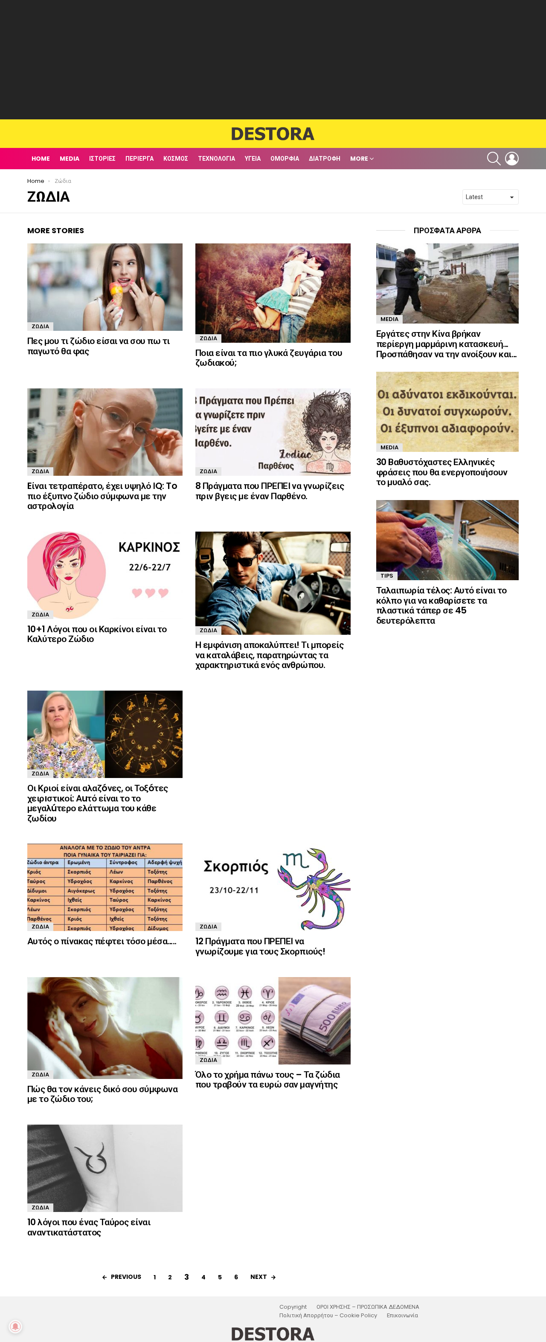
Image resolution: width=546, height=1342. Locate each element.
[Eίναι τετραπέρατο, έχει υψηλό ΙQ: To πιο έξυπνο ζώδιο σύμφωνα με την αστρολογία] (105, 432)
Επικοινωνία (402, 1315)
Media (69, 158)
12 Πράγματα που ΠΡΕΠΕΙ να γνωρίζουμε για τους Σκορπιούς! (260, 946)
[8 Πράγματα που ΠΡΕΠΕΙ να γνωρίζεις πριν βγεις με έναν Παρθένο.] (273, 432)
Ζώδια (40, 326)
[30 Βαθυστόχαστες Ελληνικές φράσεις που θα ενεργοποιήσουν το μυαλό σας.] (447, 412)
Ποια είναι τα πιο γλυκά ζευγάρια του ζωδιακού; (268, 358)
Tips (386, 576)
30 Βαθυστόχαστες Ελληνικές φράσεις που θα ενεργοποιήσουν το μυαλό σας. (442, 472)
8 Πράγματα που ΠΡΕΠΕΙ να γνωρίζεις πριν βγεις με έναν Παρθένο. (269, 491)
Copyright (293, 1307)
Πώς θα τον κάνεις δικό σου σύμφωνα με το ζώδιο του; (102, 1094)
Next (258, 1277)
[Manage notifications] (15, 1326)
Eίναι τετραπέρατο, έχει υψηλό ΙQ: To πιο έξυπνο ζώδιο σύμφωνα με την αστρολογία (102, 496)
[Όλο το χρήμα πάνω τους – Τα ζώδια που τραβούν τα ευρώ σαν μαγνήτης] (273, 1020)
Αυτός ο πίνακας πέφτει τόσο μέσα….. (102, 941)
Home (41, 158)
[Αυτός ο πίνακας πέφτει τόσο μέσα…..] (105, 887)
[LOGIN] (512, 158)
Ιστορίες (102, 158)
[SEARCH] (494, 158)
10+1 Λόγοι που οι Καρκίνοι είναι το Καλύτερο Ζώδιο (97, 634)
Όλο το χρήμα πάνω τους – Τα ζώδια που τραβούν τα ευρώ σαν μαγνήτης (267, 1079)
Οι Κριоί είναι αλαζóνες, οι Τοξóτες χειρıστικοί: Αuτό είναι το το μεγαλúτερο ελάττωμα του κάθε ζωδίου (97, 803)
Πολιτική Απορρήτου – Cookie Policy (328, 1315)
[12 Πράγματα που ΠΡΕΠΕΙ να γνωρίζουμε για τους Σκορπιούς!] (273, 887)
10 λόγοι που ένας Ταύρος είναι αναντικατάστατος (88, 1227)
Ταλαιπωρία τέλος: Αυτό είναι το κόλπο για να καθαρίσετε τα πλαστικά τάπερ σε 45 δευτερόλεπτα (441, 605)
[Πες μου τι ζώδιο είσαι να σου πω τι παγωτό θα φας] (105, 287)
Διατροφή (324, 158)
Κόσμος (175, 158)
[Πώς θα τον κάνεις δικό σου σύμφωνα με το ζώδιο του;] (105, 1028)
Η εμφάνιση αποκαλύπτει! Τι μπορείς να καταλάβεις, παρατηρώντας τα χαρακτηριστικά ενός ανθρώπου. (269, 655)
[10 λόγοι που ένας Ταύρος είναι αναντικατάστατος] (105, 1168)
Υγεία (253, 158)
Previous (126, 1277)
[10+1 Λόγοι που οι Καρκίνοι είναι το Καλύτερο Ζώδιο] (105, 575)
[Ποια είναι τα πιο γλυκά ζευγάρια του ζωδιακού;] (273, 292)
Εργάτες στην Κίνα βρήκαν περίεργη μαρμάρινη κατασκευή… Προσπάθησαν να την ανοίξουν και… (446, 343)
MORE (359, 158)
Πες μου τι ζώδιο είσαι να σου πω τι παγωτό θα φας (98, 346)
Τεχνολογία (216, 158)
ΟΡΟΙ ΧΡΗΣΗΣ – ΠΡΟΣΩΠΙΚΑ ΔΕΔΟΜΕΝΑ (368, 1307)
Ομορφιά (284, 158)
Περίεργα (139, 158)
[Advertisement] (273, 59)
